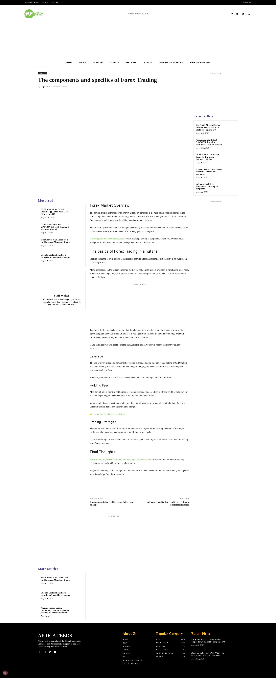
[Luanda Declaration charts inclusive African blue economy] (77, 258)
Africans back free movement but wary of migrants (207, 186)
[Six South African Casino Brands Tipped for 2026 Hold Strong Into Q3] (77, 213)
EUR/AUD (95, 348)
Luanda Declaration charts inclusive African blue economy (55, 256)
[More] (186, 87)
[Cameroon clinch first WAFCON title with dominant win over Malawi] (77, 228)
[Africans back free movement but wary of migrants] (230, 187)
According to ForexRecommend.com (107, 238)
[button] (249, 13)
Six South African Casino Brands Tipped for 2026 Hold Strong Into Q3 (54, 211)
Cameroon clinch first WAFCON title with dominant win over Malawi (55, 226)
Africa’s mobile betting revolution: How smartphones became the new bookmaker (55, 610)
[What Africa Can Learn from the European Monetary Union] (77, 243)
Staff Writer (45, 87)
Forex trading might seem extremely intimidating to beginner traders (120, 459)
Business (43, 73)
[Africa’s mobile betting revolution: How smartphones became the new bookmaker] (77, 611)
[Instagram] (45, 652)
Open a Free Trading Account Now (109, 414)
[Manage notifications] (5, 673)
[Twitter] (237, 14)
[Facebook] (232, 14)
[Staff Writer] (61, 283)
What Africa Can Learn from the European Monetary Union (55, 241)
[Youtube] (243, 14)
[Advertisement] (138, 38)
